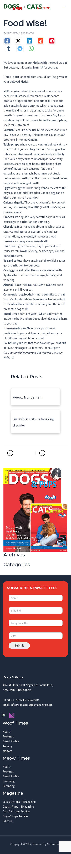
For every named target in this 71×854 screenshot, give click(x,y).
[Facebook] (7, 41)
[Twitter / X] (18, 41)
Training (8, 746)
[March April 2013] (49, 453)
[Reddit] (40, 41)
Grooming (9, 781)
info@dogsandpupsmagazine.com (32, 705)
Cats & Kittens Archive (16, 811)
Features (8, 736)
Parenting (9, 786)
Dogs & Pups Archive (15, 816)
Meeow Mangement (28, 397)
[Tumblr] (8, 48)
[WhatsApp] (31, 48)
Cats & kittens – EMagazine (19, 802)
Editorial (8, 821)
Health (7, 732)
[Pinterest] (51, 41)
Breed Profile (11, 741)
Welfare (7, 751)
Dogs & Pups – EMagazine (18, 806)
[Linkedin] (29, 41)
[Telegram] (20, 48)
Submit (19, 645)
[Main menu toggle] (64, 7)
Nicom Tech (54, 844)
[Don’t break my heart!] (20, 453)
